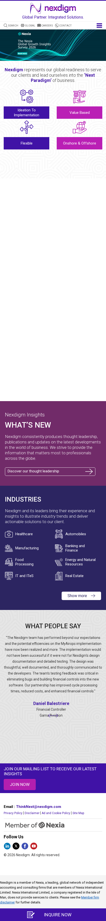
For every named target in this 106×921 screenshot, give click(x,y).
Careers (47, 25)
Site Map (78, 813)
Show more (77, 595)
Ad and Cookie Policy (56, 813)
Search (13, 25)
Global (30, 25)
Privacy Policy (13, 813)
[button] (100, 46)
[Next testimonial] (55, 715)
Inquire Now (57, 914)
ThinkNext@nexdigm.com (38, 806)
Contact (65, 25)
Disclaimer (32, 813)
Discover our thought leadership (33, 471)
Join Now (20, 784)
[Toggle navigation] (99, 25)
